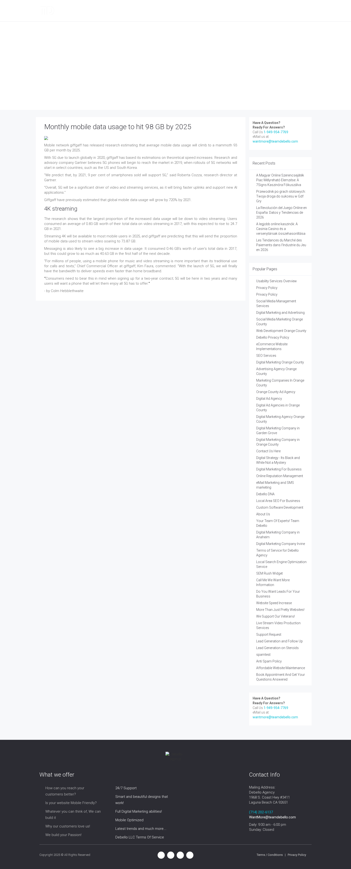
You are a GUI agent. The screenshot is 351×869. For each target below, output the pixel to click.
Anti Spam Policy (269, 661)
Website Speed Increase (274, 603)
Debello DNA (265, 494)
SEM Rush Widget (269, 573)
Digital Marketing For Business (279, 469)
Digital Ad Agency (269, 398)
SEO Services (266, 355)
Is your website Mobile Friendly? (71, 803)
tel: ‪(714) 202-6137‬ (291, 10)
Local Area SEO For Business (278, 501)
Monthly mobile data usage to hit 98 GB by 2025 (117, 127)
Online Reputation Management (279, 476)
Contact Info (213, 10)
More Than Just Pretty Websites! (280, 610)
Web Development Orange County (281, 331)
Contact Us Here (268, 451)
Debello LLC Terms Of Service (139, 837)
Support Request (268, 634)
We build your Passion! (63, 835)
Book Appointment (250, 10)
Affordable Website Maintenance (280, 668)
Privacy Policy (266, 288)
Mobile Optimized (129, 820)
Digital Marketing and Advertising (280, 313)
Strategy (185, 10)
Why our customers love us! (67, 826)
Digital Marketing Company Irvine (280, 544)
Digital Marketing (109, 10)
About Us (263, 514)
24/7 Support (126, 788)
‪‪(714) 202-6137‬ (261, 812)
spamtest (263, 654)
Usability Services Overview (276, 281)
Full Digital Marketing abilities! (138, 811)
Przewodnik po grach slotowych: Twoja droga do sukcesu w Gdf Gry (281, 196)
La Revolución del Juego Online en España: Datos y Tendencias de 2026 (281, 212)
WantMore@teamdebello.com (272, 817)
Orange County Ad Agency (275, 392)
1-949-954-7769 (276, 132)
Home (69, 82)
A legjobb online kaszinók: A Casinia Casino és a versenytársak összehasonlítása (280, 228)
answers (87, 82)
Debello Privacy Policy (272, 337)
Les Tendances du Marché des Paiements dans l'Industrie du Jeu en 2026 (281, 245)
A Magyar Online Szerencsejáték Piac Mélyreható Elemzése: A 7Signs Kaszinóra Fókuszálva (280, 180)
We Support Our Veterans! (275, 616)
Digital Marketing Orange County (280, 362)
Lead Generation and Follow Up (279, 641)
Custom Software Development (279, 507)
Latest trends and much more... (140, 828)
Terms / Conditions (270, 855)
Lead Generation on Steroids (277, 648)
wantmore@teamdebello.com (275, 141)
